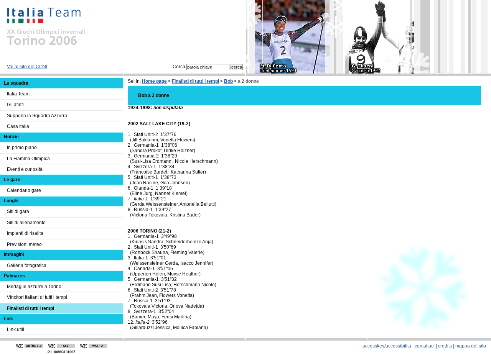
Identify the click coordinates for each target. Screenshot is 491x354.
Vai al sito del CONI (27, 66)
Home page (154, 81)
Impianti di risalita (25, 233)
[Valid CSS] (61, 346)
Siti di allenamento (26, 222)
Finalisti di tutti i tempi (195, 81)
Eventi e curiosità (25, 169)
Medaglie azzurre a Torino (34, 286)
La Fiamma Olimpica (28, 158)
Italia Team (18, 94)
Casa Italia (18, 126)
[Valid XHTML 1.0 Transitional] (29, 346)
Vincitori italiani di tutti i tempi (37, 297)
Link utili (15, 329)
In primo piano (22, 147)
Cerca (179, 66)
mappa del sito (470, 346)
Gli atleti (15, 104)
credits (445, 346)
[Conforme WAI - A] (93, 346)
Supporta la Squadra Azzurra (37, 115)
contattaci (425, 346)
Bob (228, 81)
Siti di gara (18, 211)
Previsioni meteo (24, 244)
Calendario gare (24, 190)
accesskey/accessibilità (386, 346)
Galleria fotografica (26, 265)
